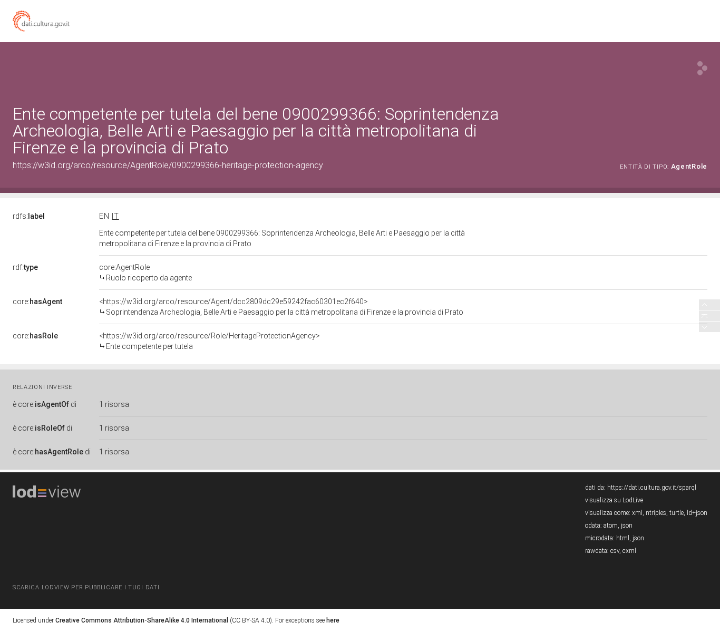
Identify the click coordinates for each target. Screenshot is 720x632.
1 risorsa (114, 404)
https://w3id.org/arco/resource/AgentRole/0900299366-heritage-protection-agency (168, 165)
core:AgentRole (145, 272)
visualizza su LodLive (614, 500)
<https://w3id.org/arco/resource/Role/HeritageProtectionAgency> (209, 341)
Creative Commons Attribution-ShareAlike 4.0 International (141, 620)
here (332, 620)
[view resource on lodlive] (702, 68)
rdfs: (29, 216)
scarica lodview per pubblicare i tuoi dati (86, 587)
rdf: (25, 267)
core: (37, 301)
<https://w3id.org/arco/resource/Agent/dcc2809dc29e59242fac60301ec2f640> (281, 306)
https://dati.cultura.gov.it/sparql (651, 487)
